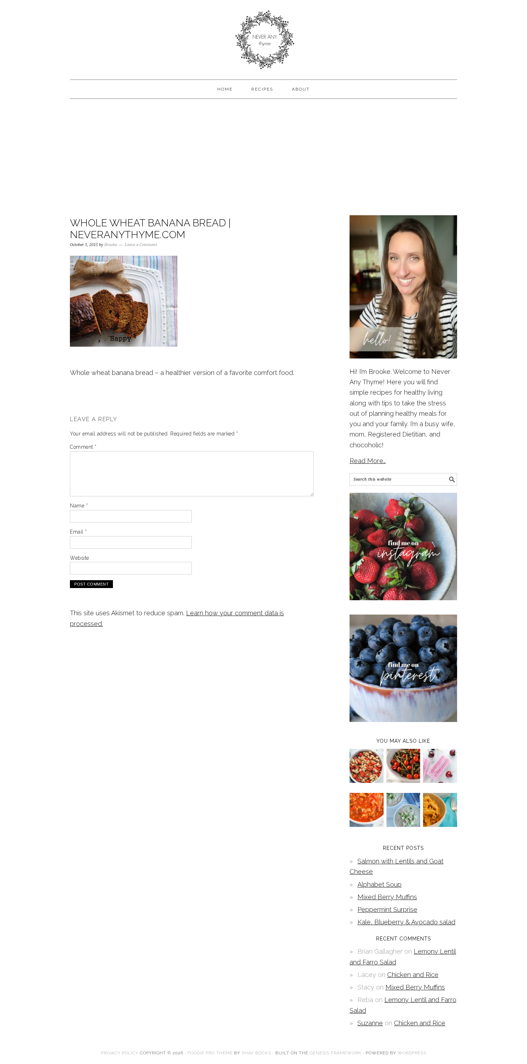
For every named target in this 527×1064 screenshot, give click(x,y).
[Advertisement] (263, 156)
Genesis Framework (335, 1052)
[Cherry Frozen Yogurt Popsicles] (440, 780)
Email (78, 532)
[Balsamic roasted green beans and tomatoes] (403, 780)
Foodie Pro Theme (210, 1052)
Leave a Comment (141, 244)
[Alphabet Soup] (367, 824)
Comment (83, 447)
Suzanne (370, 1023)
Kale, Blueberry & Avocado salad (406, 922)
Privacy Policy (119, 1052)
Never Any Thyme (263, 36)
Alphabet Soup (379, 884)
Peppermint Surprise (387, 909)
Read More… (368, 460)
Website (79, 558)
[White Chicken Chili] (403, 824)
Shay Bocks (256, 1052)
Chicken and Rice (412, 974)
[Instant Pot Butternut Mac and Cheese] (440, 824)
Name (79, 506)
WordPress (412, 1052)
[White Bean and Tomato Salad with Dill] (367, 780)
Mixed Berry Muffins (387, 897)
